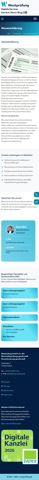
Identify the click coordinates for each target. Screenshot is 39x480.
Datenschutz (8, 390)
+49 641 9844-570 (12, 371)
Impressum (7, 395)
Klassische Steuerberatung (30, 33)
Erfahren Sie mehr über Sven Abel (17, 252)
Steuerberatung (16, 33)
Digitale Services (9, 9)
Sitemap (6, 386)
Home (8, 33)
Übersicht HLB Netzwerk (11, 424)
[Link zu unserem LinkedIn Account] (26, 12)
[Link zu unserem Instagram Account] (24, 12)
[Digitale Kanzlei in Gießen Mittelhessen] (19, 447)
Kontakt (6, 382)
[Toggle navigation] (35, 18)
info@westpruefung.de (15, 242)
